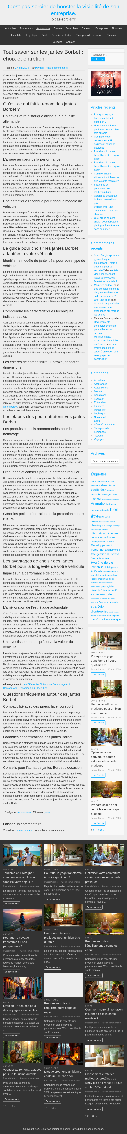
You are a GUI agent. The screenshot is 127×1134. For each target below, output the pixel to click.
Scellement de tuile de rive (100, 599)
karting (94, 579)
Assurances (26, 28)
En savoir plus (12, 903)
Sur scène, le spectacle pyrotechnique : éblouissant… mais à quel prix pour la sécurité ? (107, 263)
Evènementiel (112, 549)
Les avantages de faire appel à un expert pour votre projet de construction (106, 351)
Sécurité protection (62, 35)
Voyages (57, 42)
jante (47, 812)
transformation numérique (105, 619)
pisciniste (95, 590)
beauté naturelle (100, 510)
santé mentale (101, 594)
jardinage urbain (110, 575)
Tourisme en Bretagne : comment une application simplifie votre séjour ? (20, 877)
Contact (70, 42)
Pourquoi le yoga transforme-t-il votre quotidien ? (104, 118)
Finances (117, 28)
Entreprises (101, 28)
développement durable (102, 541)
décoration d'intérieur (105, 533)
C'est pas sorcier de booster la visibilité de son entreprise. (72, 1129)
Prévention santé (109, 590)
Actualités (10, 28)
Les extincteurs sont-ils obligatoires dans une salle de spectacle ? (106, 292)
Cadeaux (87, 28)
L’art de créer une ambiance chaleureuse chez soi (106, 211)
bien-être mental (109, 522)
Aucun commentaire (57, 68)
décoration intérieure (103, 537)
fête (93, 554)
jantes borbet (10, 406)
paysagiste (107, 586)
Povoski (39, 68)
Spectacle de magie (108, 602)
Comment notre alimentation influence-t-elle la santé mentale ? (107, 177)
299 (100, 830)
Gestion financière (100, 558)
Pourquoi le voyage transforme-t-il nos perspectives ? (16, 942)
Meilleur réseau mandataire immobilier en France (106, 341)
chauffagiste (98, 525)
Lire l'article (98, 674)
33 (52, 1108)
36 (93, 1116)
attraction (111, 504)
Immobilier (17, 35)
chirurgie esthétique (113, 526)
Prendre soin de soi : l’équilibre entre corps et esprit (107, 155)
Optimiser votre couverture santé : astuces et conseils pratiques (102, 877)
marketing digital (106, 579)
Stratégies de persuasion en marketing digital (103, 188)
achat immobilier (99, 481)
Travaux (111, 35)
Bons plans (72, 28)
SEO (113, 599)
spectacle (94, 602)
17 (11, 1106)
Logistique (32, 35)
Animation (99, 503)
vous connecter (25, 830)
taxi (110, 612)
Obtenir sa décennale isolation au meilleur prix (106, 199)
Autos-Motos (43, 28)
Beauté (58, 28)
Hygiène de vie (102, 562)
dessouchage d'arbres (99, 529)
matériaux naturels (98, 583)
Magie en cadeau (103, 285)
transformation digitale (108, 615)
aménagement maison (110, 499)
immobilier (97, 567)
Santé (45, 35)
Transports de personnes (89, 35)
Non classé (100, 417)
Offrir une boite (102, 300)
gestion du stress (107, 554)
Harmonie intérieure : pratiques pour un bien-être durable (106, 129)
